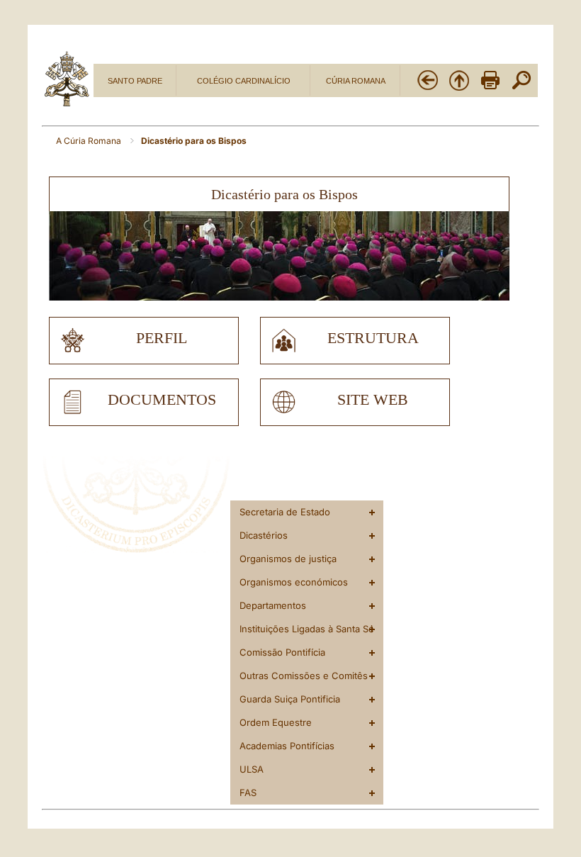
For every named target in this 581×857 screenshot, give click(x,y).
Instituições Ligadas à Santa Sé (306, 628)
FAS (247, 792)
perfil (161, 338)
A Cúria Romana (89, 140)
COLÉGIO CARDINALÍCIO (243, 81)
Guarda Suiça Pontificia (289, 699)
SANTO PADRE (135, 81)
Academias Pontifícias (286, 745)
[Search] (521, 88)
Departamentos (272, 605)
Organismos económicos (293, 582)
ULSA (251, 769)
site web (372, 400)
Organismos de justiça (288, 558)
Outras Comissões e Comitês (303, 675)
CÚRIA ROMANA (355, 81)
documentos (162, 400)
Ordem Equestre (275, 722)
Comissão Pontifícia (282, 652)
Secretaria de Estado (284, 511)
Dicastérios (263, 535)
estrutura (373, 338)
